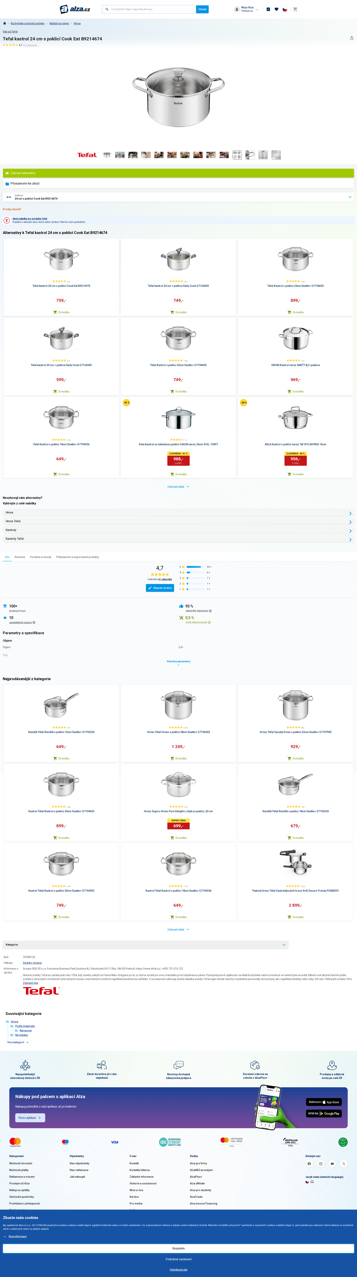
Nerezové (26, 1030)
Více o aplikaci (27, 1117)
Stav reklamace (79, 1170)
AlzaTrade (196, 1196)
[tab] (7, 557)
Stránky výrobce (32, 962)
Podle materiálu (25, 1026)
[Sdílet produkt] (351, 38)
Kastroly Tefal (15, 538)
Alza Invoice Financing (203, 1203)
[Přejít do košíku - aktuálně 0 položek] (295, 9)
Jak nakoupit (77, 1176)
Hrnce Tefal (13, 521)
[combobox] (149, 9)
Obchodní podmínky (21, 1196)
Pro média (136, 1203)
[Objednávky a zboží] (268, 9)
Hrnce (77, 23)
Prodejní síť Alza (19, 1183)
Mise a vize (136, 1190)
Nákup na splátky (19, 1190)
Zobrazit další (175, 486)
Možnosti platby (18, 1170)
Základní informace (142, 1176)
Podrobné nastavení (178, 1259)
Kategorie (12, 944)
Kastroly (11, 530)
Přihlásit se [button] (247, 10)
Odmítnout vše (178, 1269)
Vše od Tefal (10, 31)
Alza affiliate (197, 1183)
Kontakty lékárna (140, 1170)
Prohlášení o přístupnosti (24, 1203)
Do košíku (64, 312)
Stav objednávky (79, 1163)
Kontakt (134, 1163)
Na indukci (21, 1035)
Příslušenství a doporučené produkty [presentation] (77, 557)
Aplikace (135, 1210)
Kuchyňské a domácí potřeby (28, 23)
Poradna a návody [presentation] (40, 557)
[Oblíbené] (276, 9)
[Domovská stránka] (4, 23)
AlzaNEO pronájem (201, 1170)
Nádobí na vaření (59, 23)
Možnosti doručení (20, 1163)
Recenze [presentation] (20, 557)
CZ (312, 1181)
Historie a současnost (143, 1183)
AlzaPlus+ (196, 1176)
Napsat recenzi (162, 587)
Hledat (202, 9)
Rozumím (178, 1248)
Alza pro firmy (198, 1163)
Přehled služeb (18, 1210)
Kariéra (134, 1196)
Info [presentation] (7, 557)
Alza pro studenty (200, 1190)
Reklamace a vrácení (22, 1176)
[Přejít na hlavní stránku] (75, 9)
